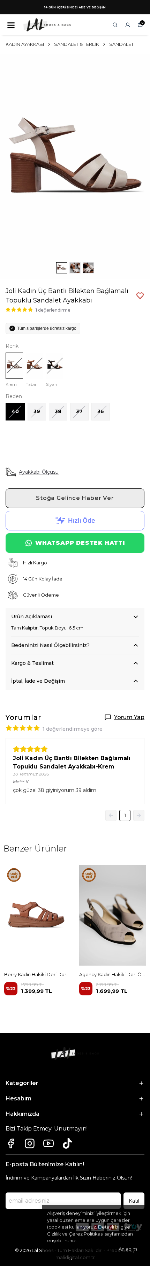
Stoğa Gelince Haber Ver (75, 498)
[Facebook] (11, 1143)
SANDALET (121, 44)
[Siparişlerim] (127, 25)
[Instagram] (29, 1143)
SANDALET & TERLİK (76, 44)
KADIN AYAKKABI (25, 44)
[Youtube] (48, 1143)
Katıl (134, 1201)
